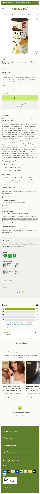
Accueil (4, 15)
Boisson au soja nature (19, 221)
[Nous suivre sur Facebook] (4, 460)
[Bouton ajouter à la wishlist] (37, 19)
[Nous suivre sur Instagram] (8, 460)
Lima (3, 59)
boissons (4, 223)
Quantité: (4, 85)
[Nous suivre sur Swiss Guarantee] (18, 460)
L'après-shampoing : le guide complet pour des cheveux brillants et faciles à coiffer (12, 388)
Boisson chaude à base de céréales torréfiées (24, 216)
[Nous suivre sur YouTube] (13, 460)
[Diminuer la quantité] (4, 89)
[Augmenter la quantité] (11, 89)
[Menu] (16, 478)
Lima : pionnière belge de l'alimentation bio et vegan (21, 15)
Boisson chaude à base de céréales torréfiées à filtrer (17, 218)
